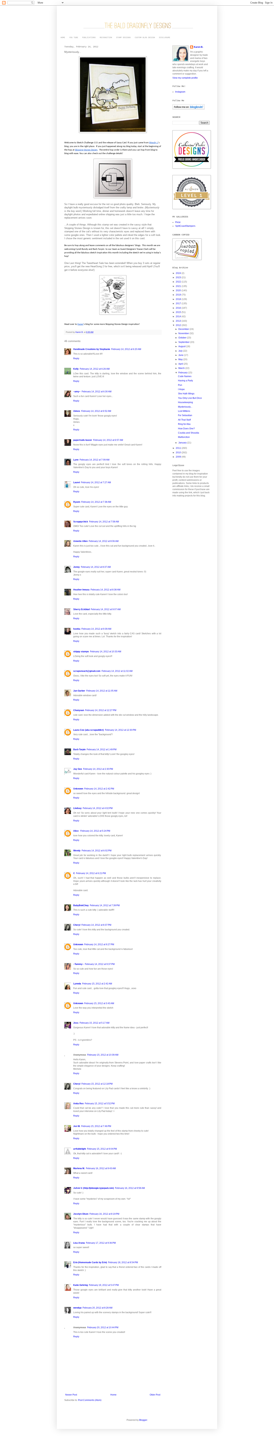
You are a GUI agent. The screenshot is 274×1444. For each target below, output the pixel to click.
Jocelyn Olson (80, 1214)
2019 (179, 294)
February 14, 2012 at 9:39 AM (96, 629)
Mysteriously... (185, 407)
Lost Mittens (184, 411)
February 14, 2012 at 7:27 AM (96, 482)
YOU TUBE (73, 38)
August (182, 346)
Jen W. (76, 1126)
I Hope (181, 389)
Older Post (155, 1394)
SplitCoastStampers (185, 226)
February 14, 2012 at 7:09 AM (94, 459)
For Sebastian (185, 415)
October (182, 337)
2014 (179, 316)
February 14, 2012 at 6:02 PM (96, 850)
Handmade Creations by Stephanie (91, 349)
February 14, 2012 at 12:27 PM (100, 710)
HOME (63, 38)
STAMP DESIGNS (123, 38)
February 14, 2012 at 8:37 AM (96, 567)
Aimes (76, 411)
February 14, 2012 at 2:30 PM (98, 769)
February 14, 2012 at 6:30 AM (96, 391)
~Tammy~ (78, 964)
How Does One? (186, 428)
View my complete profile (185, 78)
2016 (179, 308)
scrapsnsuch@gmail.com (86, 671)
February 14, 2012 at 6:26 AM (95, 369)
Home (113, 1394)
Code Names (184, 376)
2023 (179, 277)
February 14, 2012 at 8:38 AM (105, 589)
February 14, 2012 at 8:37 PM (96, 925)
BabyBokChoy (81, 905)
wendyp (77, 1307)
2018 (179, 299)
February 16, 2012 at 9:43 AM (101, 1168)
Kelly (76, 369)
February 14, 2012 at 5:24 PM (95, 831)
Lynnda (77, 983)
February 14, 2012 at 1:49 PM (101, 749)
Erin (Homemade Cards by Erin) (90, 1262)
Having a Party (185, 380)
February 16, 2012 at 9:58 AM (130, 1188)
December (184, 329)
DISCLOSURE (164, 38)
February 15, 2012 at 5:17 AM (94, 1023)
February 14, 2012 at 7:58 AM (104, 521)
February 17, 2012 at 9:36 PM (101, 1243)
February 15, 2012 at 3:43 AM (99, 1003)
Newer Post (71, 1394)
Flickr (178, 222)
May (180, 359)
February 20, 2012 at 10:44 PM (102, 1327)
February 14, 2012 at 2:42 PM (99, 788)
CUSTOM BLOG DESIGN (145, 38)
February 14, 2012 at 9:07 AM (106, 609)
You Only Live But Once (190, 398)
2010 (179, 452)
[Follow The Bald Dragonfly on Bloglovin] (188, 109)
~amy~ (77, 391)
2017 (179, 303)
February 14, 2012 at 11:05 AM (101, 690)
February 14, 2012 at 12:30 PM (120, 730)
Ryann (76, 502)
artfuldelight (79, 1149)
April (181, 364)
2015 (179, 312)
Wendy (77, 850)
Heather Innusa (81, 589)
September (184, 342)
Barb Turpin (79, 749)
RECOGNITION (106, 38)
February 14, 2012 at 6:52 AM (96, 411)
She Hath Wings (186, 393)
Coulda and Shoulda (188, 433)
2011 (179, 448)
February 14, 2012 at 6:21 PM (91, 873)
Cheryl (76, 925)
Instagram (180, 92)
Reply (76, 358)
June (181, 355)
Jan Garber (79, 690)
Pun (180, 385)
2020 (179, 290)
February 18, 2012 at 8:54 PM (123, 1262)
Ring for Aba (184, 424)
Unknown (78, 788)
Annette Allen (80, 541)
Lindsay (77, 808)
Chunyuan (78, 710)
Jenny (76, 567)
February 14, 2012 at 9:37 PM (100, 964)
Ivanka (76, 629)
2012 (179, 325)
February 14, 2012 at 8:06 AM (104, 541)
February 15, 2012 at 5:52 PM (100, 1103)
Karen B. (198, 47)
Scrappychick (80, 521)
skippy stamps (81, 651)
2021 (179, 286)
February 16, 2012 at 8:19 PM (104, 1214)
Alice (76, 831)
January (182, 442)
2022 (179, 281)
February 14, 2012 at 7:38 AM (96, 502)
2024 (179, 273)
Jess (75, 1023)
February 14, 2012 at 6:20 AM (126, 349)
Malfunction (184, 437)
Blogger (143, 1420)
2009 (179, 457)
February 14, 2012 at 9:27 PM (99, 944)
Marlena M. (79, 1168)
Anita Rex (78, 1103)
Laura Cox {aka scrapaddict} (88, 730)
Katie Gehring (80, 1285)
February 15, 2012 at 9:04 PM (102, 1149)
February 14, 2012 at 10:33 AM (105, 651)
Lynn (75, 459)
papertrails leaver (82, 440)
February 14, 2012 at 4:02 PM (98, 808)
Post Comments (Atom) (89, 1400)
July (180, 351)
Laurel (76, 482)
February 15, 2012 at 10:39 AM (102, 1055)
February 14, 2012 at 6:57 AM (108, 440)
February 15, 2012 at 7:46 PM (96, 1126)
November (184, 333)
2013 (179, 321)
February (183, 372)
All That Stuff (184, 420)
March (181, 368)
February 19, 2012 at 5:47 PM (104, 1285)
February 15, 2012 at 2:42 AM (97, 983)
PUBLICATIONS (89, 38)
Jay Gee (77, 769)
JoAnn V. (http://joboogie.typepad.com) (93, 1188)
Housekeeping (185, 402)
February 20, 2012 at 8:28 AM (97, 1307)
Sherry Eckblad (81, 609)
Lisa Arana (79, 1243)
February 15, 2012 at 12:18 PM (97, 1084)
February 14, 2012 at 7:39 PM (105, 905)
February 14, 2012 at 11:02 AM (117, 671)
